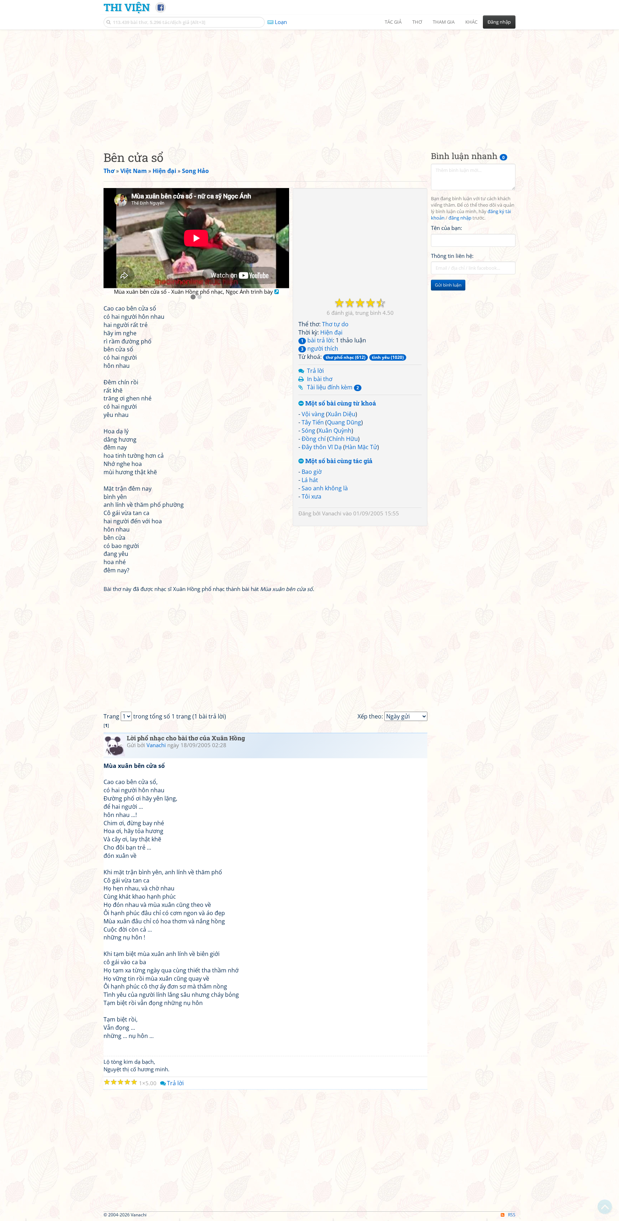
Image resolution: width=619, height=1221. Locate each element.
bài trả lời (317, 340)
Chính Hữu (343, 439)
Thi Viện (127, 7)
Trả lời (315, 371)
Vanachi (331, 513)
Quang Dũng (344, 422)
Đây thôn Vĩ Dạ (322, 447)
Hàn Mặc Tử (361, 447)
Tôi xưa (311, 496)
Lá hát (310, 480)
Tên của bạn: (446, 227)
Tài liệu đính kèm (333, 387)
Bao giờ (312, 472)
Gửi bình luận (448, 285)
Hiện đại (331, 332)
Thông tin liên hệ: (452, 255)
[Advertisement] (309, 84)
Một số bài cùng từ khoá (340, 403)
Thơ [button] (417, 22)
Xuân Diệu (341, 414)
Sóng (308, 430)
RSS (511, 1215)
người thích (319, 348)
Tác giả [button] (393, 22)
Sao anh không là (325, 488)
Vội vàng (313, 414)
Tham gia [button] (444, 22)
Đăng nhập (499, 22)
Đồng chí (314, 439)
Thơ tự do (335, 324)
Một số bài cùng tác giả (338, 461)
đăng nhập (459, 218)
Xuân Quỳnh (334, 430)
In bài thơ (319, 379)
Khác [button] (471, 22)
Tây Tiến (313, 422)
